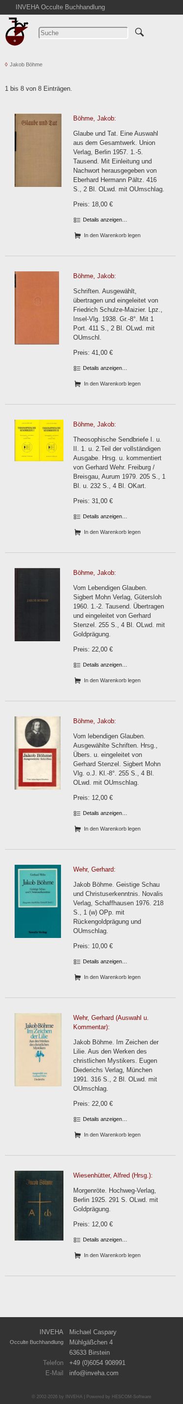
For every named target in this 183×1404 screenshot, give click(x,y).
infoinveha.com (94, 1373)
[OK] (139, 30)
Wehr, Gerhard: (94, 869)
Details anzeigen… (104, 220)
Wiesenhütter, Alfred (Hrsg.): (113, 1175)
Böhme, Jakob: (94, 118)
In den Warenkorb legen (111, 235)
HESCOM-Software (131, 1396)
